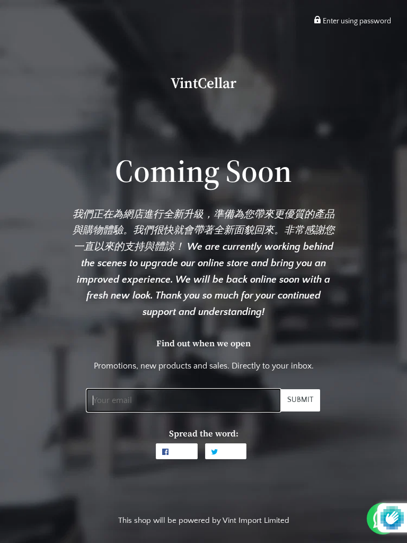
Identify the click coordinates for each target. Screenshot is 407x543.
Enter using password (356, 21)
